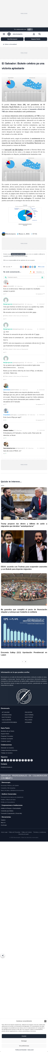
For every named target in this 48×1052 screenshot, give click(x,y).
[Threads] (11, 760)
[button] (45, 1021)
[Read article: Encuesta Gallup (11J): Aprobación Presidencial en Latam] (24, 632)
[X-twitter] (2, 760)
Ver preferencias (24, 1046)
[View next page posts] (25, 661)
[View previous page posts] (22, 661)
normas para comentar (18, 254)
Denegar (24, 1041)
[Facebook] (5, 760)
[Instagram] (20, 760)
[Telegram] (14, 760)
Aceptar (24, 1036)
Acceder (42, 266)
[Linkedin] (28, 760)
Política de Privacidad (21, 1049)
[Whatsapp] (8, 760)
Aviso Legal (30, 1049)
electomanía (17, 34)
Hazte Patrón (5, 728)
